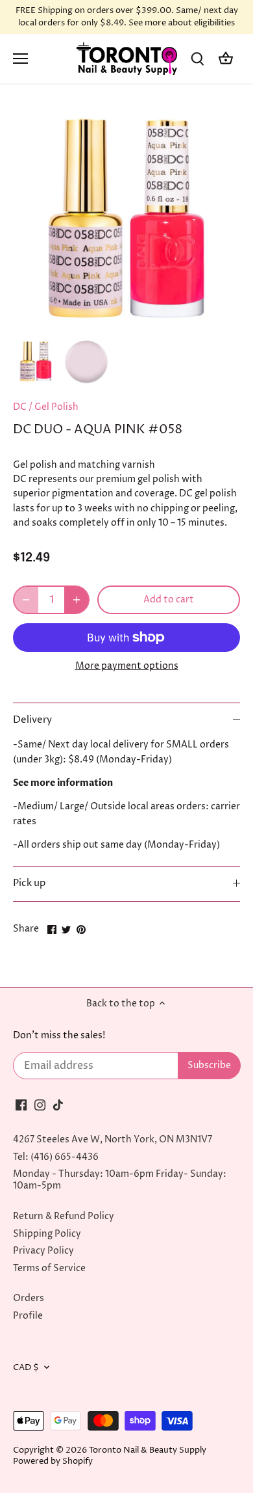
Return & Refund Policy (63, 1216)
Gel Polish (56, 407)
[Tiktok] (58, 1104)
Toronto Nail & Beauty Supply (147, 1450)
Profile (28, 1316)
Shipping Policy (47, 1234)
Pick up (29, 883)
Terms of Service (49, 1268)
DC (20, 407)
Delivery (32, 720)
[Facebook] (21, 1104)
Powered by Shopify (53, 1461)
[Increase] (76, 599)
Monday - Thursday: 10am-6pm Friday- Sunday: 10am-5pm (119, 1180)
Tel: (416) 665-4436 (56, 1157)
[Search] (197, 59)
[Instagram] (39, 1104)
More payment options (126, 666)
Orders (28, 1298)
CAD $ (26, 1368)
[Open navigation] (20, 58)
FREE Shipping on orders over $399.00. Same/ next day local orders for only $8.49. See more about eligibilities (127, 17)
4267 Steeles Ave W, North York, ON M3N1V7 (112, 1139)
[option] (35, 361)
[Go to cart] (226, 59)
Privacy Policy (43, 1250)
